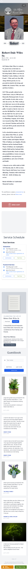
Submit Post (14, 370)
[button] (14, 386)
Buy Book (15, 321)
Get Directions (8, 258)
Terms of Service (18, 563)
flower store (19, 194)
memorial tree (20, 192)
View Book (7, 321)
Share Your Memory (10, 345)
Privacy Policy (10, 563)
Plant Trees (19, 258)
